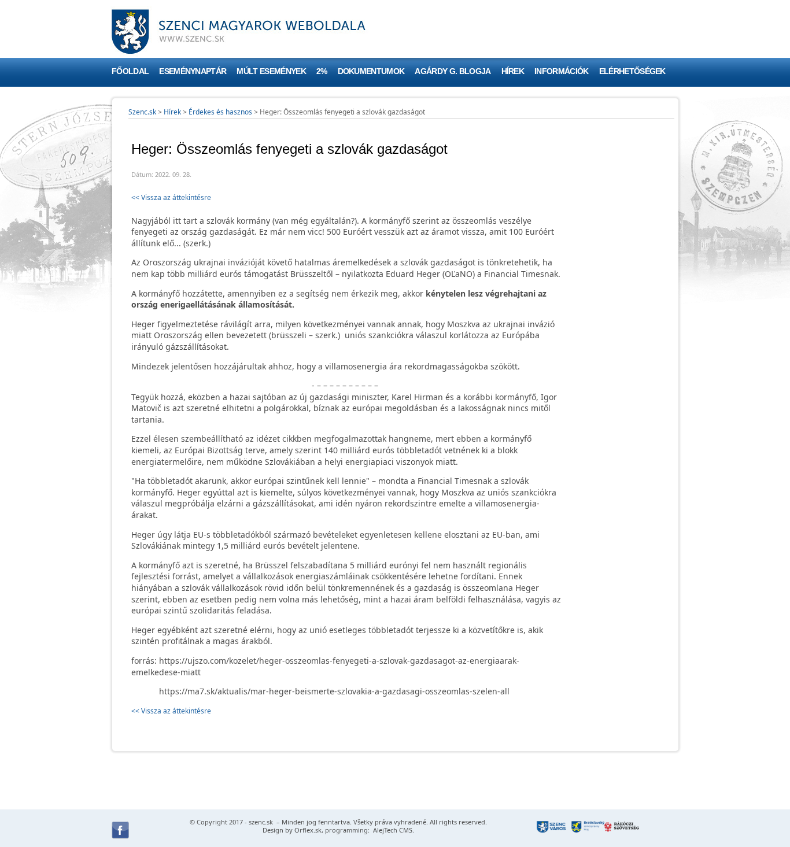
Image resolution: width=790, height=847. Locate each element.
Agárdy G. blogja (452, 71)
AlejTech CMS (391, 830)
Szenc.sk (142, 112)
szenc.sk (261, 822)
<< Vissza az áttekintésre (171, 197)
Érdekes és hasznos (220, 112)
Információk (561, 71)
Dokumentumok (371, 71)
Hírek (513, 71)
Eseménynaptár (192, 71)
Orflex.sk (308, 830)
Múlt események (271, 71)
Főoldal (130, 71)
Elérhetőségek (632, 71)
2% (321, 71)
